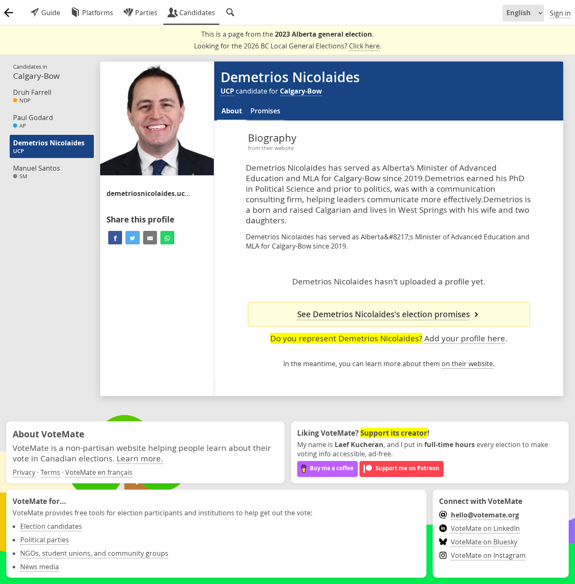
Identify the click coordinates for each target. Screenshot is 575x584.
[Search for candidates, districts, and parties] (230, 12)
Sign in (560, 13)
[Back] (8, 12)
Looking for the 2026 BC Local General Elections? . (287, 46)
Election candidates (51, 526)
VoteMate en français (99, 472)
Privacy (24, 472)
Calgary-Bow (301, 91)
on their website (467, 363)
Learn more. (140, 458)
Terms (50, 472)
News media (39, 566)
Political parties (44, 539)
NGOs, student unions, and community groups (94, 553)
